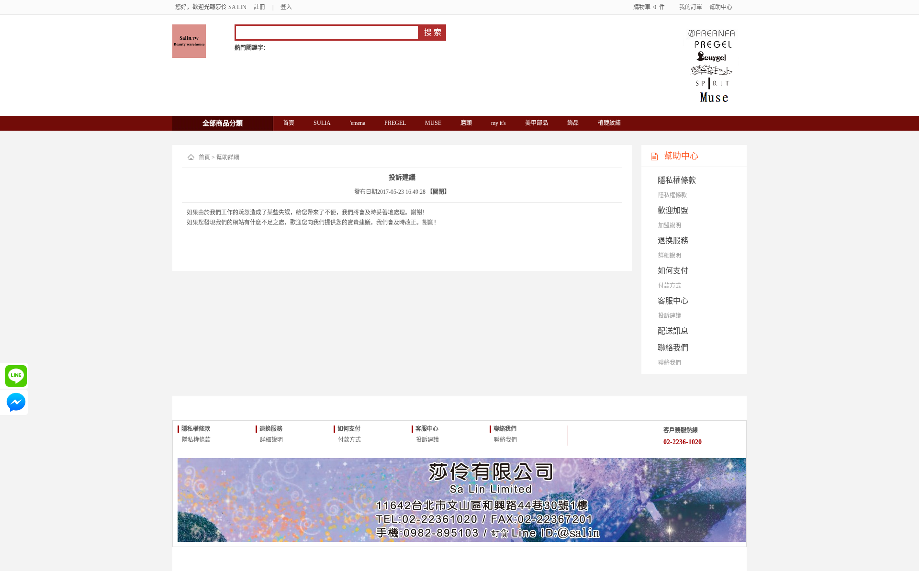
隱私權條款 (672, 195)
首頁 (204, 157)
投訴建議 (669, 316)
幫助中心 (720, 7)
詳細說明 (669, 255)
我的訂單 (690, 7)
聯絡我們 (669, 362)
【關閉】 (438, 192)
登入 (286, 7)
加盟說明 (669, 225)
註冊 (259, 7)
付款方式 (669, 285)
